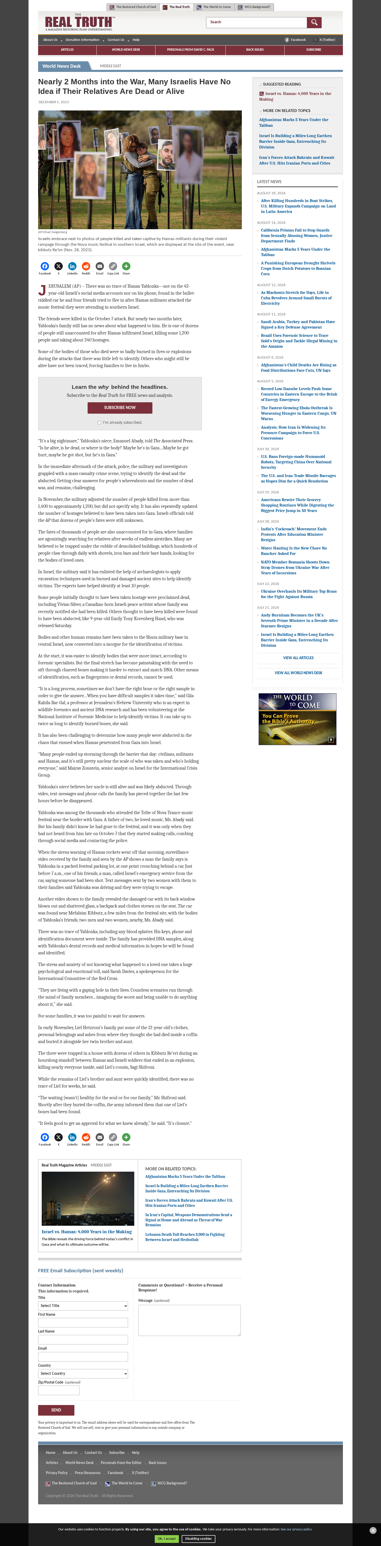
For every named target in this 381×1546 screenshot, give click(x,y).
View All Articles (298, 658)
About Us (50, 40)
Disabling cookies (198, 1539)
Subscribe (313, 49)
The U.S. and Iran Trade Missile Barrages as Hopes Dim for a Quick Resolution (298, 478)
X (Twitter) (328, 40)
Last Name (46, 1332)
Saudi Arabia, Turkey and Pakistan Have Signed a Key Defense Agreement (298, 324)
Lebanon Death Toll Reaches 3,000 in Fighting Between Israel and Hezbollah (185, 1237)
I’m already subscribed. (122, 423)
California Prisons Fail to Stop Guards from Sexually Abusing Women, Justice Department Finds (296, 235)
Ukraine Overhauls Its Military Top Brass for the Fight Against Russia (299, 594)
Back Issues (255, 49)
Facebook (299, 40)
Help (136, 40)
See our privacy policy (296, 1530)
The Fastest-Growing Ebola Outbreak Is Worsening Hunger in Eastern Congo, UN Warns (298, 413)
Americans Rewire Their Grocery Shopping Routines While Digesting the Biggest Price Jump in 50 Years (297, 505)
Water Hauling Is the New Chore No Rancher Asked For (294, 551)
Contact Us (116, 40)
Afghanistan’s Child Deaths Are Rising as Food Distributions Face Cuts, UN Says (298, 367)
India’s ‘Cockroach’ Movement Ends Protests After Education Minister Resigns (294, 534)
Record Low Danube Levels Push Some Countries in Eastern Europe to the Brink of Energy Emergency (299, 394)
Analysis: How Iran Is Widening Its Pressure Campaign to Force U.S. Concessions (293, 433)
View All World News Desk (298, 673)
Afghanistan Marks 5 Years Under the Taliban (185, 1176)
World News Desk (126, 49)
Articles (67, 49)
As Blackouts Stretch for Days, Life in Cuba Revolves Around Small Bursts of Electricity (296, 298)
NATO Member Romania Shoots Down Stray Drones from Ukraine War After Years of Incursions (295, 567)
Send (56, 1410)
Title (41, 1298)
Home (50, 1453)
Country (44, 1366)
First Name (46, 1315)
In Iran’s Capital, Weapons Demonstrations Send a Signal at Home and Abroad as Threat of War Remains (188, 1220)
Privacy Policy (57, 1473)
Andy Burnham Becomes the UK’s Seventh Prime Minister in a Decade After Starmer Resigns (299, 620)
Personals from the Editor (121, 1463)
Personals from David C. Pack (190, 49)
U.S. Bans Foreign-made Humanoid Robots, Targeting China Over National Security (296, 462)
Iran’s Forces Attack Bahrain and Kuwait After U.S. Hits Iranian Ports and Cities (189, 1203)
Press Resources (88, 1473)
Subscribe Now (120, 408)
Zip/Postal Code (51, 1383)
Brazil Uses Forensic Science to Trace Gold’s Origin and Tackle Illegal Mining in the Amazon (299, 341)
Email (42, 1349)
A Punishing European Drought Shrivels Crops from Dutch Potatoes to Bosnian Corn (298, 268)
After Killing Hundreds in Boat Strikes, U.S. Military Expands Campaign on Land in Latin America (298, 206)
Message (145, 1301)
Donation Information (83, 40)
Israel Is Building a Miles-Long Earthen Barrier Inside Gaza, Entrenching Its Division (186, 1188)
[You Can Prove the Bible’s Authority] (297, 722)
